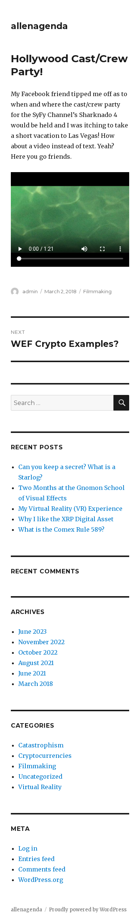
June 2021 (32, 673)
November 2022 (41, 642)
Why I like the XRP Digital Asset (65, 519)
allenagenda (39, 26)
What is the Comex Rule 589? (61, 529)
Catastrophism (40, 745)
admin (30, 291)
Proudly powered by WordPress (88, 909)
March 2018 (35, 683)
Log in (27, 848)
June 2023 (32, 631)
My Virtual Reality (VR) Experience (70, 508)
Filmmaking (97, 291)
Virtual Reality (40, 787)
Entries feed (36, 859)
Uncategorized (40, 776)
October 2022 (37, 652)
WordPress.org (40, 879)
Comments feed (41, 869)
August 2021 (36, 663)
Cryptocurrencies (45, 755)
